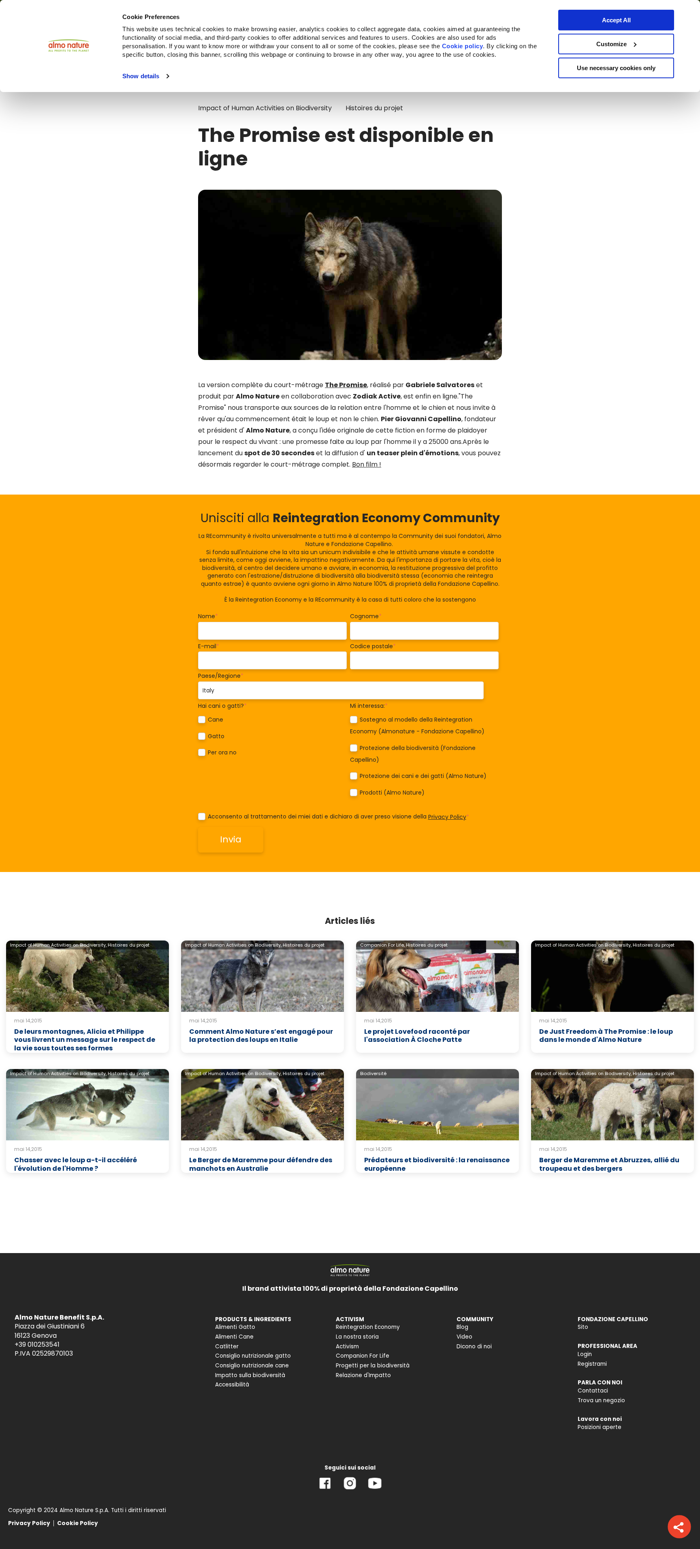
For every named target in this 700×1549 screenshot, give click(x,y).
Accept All (616, 20)
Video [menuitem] (464, 1337)
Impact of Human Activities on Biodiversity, (58, 945)
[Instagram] (349, 1489)
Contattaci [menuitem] (593, 1391)
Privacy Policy (447, 817)
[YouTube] (374, 1489)
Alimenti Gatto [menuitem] (235, 1327)
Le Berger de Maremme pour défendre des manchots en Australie (260, 1164)
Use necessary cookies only (616, 67)
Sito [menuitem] (583, 1327)
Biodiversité (373, 1073)
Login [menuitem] (585, 1354)
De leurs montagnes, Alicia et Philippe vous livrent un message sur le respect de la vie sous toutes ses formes (84, 1040)
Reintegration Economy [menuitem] (368, 1327)
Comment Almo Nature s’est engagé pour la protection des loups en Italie (261, 1036)
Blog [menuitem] (462, 1327)
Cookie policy (462, 46)
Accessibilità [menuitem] (232, 1384)
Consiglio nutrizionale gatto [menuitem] (253, 1356)
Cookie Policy (77, 1523)
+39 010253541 (37, 1344)
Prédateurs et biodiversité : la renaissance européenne (437, 1164)
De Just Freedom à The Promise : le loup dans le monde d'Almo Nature (606, 1036)
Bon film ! (366, 464)
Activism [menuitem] (347, 1346)
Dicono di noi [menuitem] (474, 1346)
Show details (140, 76)
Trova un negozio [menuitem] (601, 1400)
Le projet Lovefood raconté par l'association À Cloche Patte (417, 1036)
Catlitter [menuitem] (227, 1346)
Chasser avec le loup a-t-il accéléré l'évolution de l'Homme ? (75, 1164)
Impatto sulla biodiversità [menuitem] (250, 1375)
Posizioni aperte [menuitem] (599, 1427)
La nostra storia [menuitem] (357, 1337)
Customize (611, 44)
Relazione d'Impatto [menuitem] (363, 1375)
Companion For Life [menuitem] (362, 1356)
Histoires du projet (374, 108)
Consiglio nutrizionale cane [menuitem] (252, 1365)
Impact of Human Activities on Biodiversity (265, 108)
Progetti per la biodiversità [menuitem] (373, 1365)
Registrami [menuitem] (592, 1364)
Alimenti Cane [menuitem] (234, 1337)
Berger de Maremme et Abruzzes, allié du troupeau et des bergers (609, 1164)
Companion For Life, (382, 945)
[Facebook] (325, 1489)
